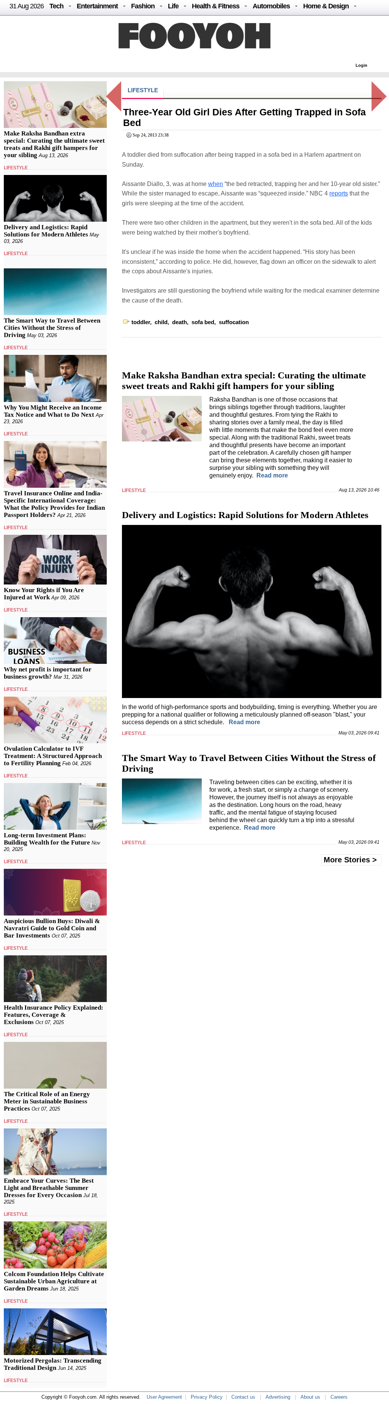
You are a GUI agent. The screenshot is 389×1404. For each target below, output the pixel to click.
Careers (339, 1397)
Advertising (278, 1397)
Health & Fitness (215, 6)
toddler (140, 322)
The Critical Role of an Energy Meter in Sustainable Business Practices (47, 1101)
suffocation (234, 322)
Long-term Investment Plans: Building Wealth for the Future (47, 839)
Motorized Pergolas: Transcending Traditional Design (52, 1364)
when (215, 184)
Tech (56, 6)
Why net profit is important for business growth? (48, 673)
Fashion (143, 6)
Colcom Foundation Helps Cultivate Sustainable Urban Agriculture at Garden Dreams (54, 1281)
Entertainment (97, 6)
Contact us (243, 1397)
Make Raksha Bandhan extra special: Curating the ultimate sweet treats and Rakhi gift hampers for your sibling (54, 144)
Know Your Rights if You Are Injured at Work (44, 593)
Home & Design (326, 6)
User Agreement (164, 1397)
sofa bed (202, 322)
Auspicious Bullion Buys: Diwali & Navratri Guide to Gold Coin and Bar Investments (52, 928)
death (179, 322)
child (161, 322)
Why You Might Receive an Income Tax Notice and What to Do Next (53, 411)
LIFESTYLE (16, 167)
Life (173, 6)
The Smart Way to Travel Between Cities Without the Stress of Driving (52, 328)
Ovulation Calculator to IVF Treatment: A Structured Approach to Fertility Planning (53, 756)
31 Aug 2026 (26, 6)
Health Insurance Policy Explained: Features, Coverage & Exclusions (53, 1015)
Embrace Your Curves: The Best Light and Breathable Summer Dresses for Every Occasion (49, 1188)
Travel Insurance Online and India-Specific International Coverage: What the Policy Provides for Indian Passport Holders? (54, 504)
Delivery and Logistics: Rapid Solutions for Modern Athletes (46, 231)
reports (338, 193)
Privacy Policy (207, 1397)
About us (310, 1397)
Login (361, 65)
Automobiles (271, 6)
